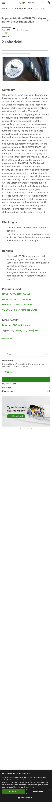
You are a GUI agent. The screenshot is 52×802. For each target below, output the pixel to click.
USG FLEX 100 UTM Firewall (16, 294)
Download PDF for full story (16, 325)
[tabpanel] (26, 411)
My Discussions (9, 383)
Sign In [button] (8, 372)
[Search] (43, 2)
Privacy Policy (29, 787)
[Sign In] (48, 2)
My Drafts (26, 387)
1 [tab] (17, 428)
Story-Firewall (15, 331)
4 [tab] (28, 428)
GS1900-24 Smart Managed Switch (19, 310)
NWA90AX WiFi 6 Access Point (17, 304)
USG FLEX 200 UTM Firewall (16, 299)
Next (47, 411)
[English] (26, 2)
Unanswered (26, 391)
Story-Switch (28, 331)
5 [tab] (31, 428)
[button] (48, 20)
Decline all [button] (38, 791)
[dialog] (26, 786)
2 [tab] (20, 428)
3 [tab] (24, 428)
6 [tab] (35, 428)
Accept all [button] (13, 791)
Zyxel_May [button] (6, 27)
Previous (4, 411)
